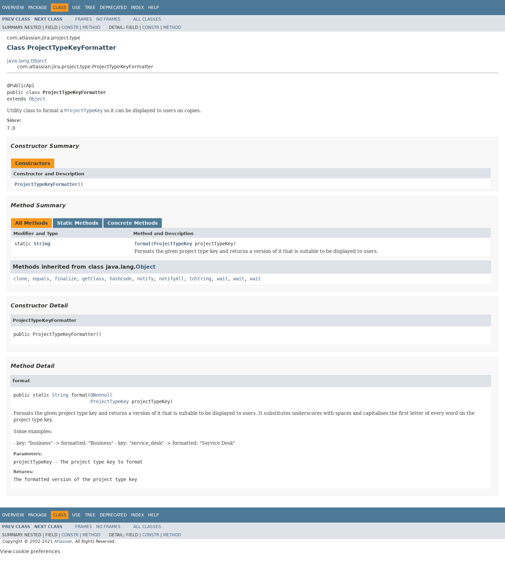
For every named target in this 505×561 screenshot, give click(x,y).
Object (37, 99)
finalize (66, 278)
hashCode (121, 278)
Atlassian (63, 541)
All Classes (147, 19)
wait (222, 278)
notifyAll (171, 278)
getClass (93, 278)
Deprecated (113, 7)
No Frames (108, 19)
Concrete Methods (133, 223)
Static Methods (77, 223)
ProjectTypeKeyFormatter (46, 184)
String (42, 243)
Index (137, 7)
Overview (13, 7)
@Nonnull (101, 395)
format (142, 243)
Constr (69, 27)
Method (91, 27)
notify (145, 278)
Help (153, 7)
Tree (90, 7)
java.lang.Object (26, 60)
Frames (83, 19)
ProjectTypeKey (173, 243)
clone (20, 278)
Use (76, 7)
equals (41, 278)
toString (200, 278)
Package (37, 7)
